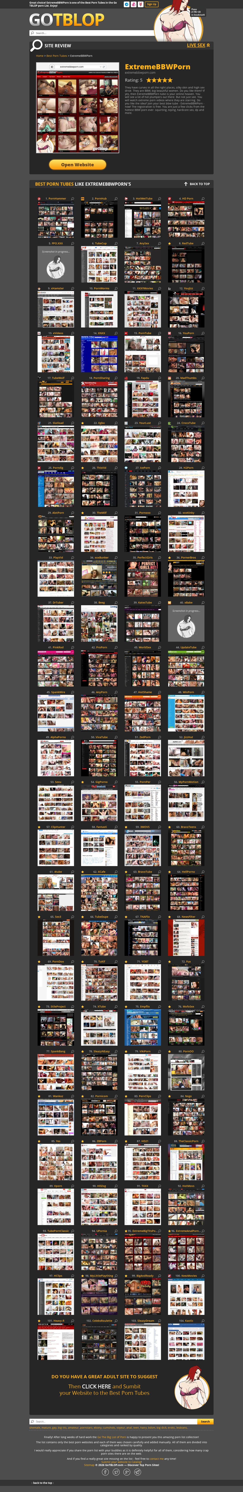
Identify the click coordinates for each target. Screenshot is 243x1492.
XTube (102, 1006)
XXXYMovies (145, 288)
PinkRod (58, 647)
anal (129, 1427)
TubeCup (101, 243)
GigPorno (101, 782)
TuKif (101, 961)
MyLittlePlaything (101, 1275)
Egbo (101, 423)
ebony (98, 1427)
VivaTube (102, 737)
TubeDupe (101, 916)
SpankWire (58, 692)
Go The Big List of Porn (111, 1437)
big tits (62, 1427)
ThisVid (101, 467)
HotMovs (188, 1186)
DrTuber (58, 602)
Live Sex (196, 45)
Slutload (58, 423)
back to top (200, 184)
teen (136, 1427)
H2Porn (188, 467)
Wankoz (58, 1096)
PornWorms (101, 288)
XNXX (101, 333)
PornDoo (58, 961)
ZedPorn (145, 737)
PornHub (101, 198)
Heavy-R (59, 1320)
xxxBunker (102, 557)
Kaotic (189, 1320)
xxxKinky (188, 512)
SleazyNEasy (102, 1051)
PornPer (145, 782)
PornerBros (188, 557)
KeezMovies (189, 1275)
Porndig (58, 467)
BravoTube (145, 871)
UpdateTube (188, 647)
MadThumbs (188, 378)
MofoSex (188, 1006)
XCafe (101, 871)
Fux (188, 961)
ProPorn (101, 647)
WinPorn (188, 692)
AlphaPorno (58, 737)
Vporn (58, 1186)
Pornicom (101, 1096)
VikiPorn (145, 1051)
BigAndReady (145, 1275)
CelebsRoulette (102, 1320)
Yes (58, 1141)
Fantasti (101, 827)
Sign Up (151, 4)
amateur (73, 1427)
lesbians (181, 1427)
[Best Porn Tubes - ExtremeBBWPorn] (159, 81)
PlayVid (58, 557)
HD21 (144, 1141)
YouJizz (188, 288)
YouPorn (188, 333)
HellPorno (188, 871)
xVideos (58, 333)
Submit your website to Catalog (121, 1462)
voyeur (121, 1427)
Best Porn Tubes (54, 184)
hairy (143, 1427)
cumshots (109, 1427)
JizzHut (188, 737)
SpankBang (58, 1051)
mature (46, 1427)
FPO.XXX (57, 243)
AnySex (144, 243)
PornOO (188, 1051)
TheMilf (102, 512)
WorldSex (145, 647)
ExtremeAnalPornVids (190, 1231)
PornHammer (57, 198)
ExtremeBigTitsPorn (145, 1231)
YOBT (145, 961)
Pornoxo (145, 512)
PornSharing (102, 378)
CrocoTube (188, 423)
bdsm (151, 1427)
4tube (58, 871)
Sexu (58, 782)
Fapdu (145, 378)
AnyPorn (101, 692)
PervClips (145, 1096)
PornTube (145, 333)
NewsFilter (188, 916)
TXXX (145, 1186)
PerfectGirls (145, 557)
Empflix (145, 1006)
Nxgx (188, 1096)
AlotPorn (58, 512)
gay (54, 1427)
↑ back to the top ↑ (42, 1483)
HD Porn (187, 198)
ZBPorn (101, 1141)
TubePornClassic (58, 1231)
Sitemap (89, 1465)
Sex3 (58, 916)
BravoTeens (188, 827)
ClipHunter (58, 827)
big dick (161, 1427)
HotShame (145, 692)
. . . (190, 1427)
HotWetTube (144, 198)
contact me (157, 1458)
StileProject (58, 1006)
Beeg (102, 602)
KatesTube (145, 602)
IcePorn (145, 467)
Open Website (77, 164)
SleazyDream (145, 1320)
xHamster (57, 288)
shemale (34, 1427)
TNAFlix (145, 916)
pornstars (86, 1427)
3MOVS (145, 827)
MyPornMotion (188, 782)
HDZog (101, 1186)
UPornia (101, 1231)
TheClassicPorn (188, 1141)
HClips (58, 1275)
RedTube (187, 243)
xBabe (189, 602)
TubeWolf (58, 378)
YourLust (145, 423)
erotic (171, 1427)
